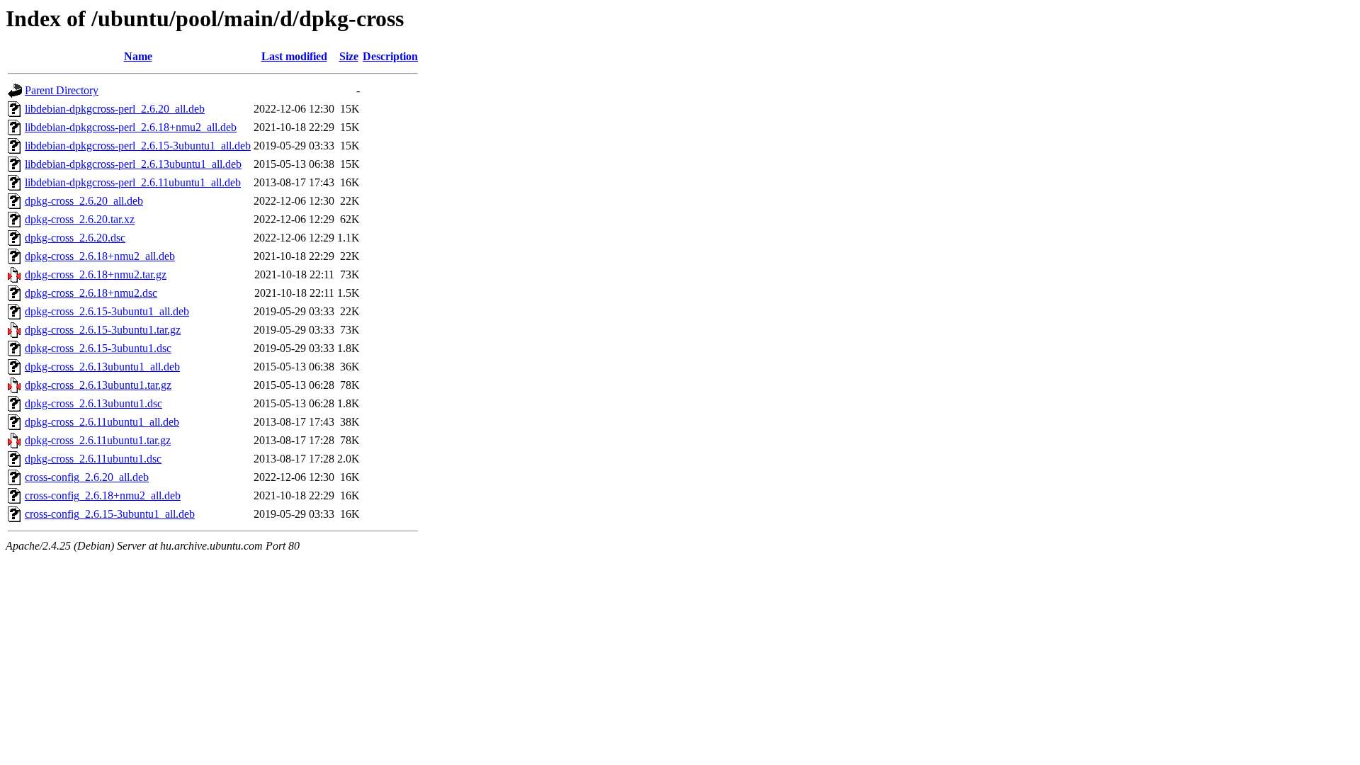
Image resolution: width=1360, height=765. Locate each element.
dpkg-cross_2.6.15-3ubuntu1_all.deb (107, 311)
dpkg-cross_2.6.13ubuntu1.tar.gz (98, 385)
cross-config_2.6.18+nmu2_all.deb (103, 495)
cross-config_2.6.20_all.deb (87, 477)
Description (390, 56)
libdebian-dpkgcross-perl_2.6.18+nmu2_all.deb (131, 127)
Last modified (294, 56)
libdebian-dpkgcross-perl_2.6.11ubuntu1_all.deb (133, 182)
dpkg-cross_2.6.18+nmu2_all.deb (100, 256)
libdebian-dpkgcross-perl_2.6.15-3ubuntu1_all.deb (138, 146)
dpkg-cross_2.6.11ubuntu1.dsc (93, 459)
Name (138, 56)
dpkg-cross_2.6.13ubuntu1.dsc (93, 403)
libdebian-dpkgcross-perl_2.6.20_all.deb (115, 109)
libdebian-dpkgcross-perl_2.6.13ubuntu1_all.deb (133, 164)
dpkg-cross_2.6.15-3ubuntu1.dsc (98, 348)
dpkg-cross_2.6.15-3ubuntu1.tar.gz (103, 330)
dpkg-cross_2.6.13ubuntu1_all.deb (102, 367)
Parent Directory (61, 90)
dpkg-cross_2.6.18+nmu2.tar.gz (95, 274)
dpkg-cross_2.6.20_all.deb (84, 201)
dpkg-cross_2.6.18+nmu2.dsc (91, 293)
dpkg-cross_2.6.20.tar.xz (80, 219)
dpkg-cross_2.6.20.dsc (75, 238)
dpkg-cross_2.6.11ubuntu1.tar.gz (98, 440)
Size (348, 56)
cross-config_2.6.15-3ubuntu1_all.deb (110, 514)
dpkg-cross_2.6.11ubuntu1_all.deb (102, 422)
